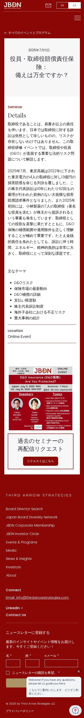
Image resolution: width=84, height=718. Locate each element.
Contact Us (16, 614)
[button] (40, 461)
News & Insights (19, 558)
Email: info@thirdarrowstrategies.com (37, 597)
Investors (13, 567)
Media (11, 550)
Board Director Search (24, 508)
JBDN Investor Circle (22, 533)
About (11, 575)
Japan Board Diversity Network (31, 517)
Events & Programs (21, 542)
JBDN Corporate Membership (30, 525)
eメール (52, 656)
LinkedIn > (14, 608)
